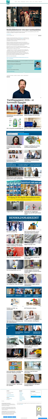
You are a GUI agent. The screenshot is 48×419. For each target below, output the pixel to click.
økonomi (18, 75)
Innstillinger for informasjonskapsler (42, 418)
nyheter (15, 75)
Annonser (30, 1)
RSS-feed (21, 400)
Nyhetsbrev (36, 1)
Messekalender (22, 396)
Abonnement (27, 1)
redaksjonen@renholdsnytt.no (10, 396)
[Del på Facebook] (38, 35)
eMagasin (39, 1)
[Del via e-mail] (40, 35)
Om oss (33, 1)
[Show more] (24, 72)
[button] (8, 292)
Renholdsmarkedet (23, 1)
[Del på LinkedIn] (39, 35)
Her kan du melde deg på (10, 71)
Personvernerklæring (22, 399)
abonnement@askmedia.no (10, 394)
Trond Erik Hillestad (9, 398)
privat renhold (26, 75)
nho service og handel (10, 75)
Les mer (22, 404)
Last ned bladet (9, 67)
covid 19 (22, 75)
